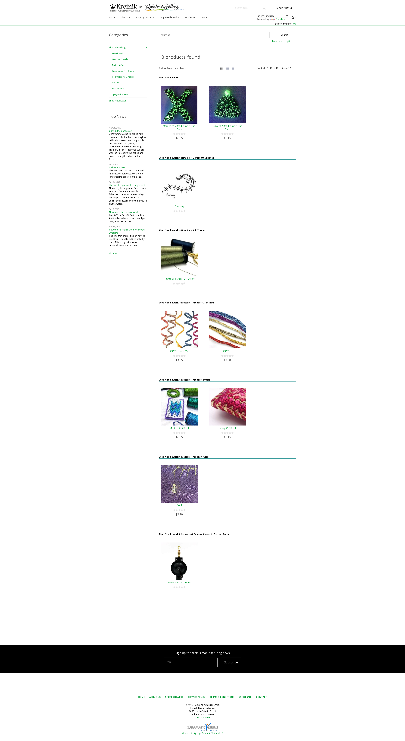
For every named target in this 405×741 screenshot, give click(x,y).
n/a (294, 23)
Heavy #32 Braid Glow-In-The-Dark (227, 127)
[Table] (233, 67)
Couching (179, 206)
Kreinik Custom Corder (179, 582)
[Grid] (221, 67)
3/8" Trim (227, 351)
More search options (282, 41)
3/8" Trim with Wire (179, 351)
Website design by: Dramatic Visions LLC (202, 733)
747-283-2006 (202, 717)
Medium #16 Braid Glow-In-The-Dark (179, 127)
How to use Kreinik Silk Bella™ (179, 278)
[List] (227, 67)
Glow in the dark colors (121, 130)
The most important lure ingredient (127, 184)
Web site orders (117, 167)
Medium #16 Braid (179, 428)
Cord (179, 505)
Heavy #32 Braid (227, 428)
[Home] (146, 8)
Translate (280, 19)
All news (113, 253)
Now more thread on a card (123, 212)
